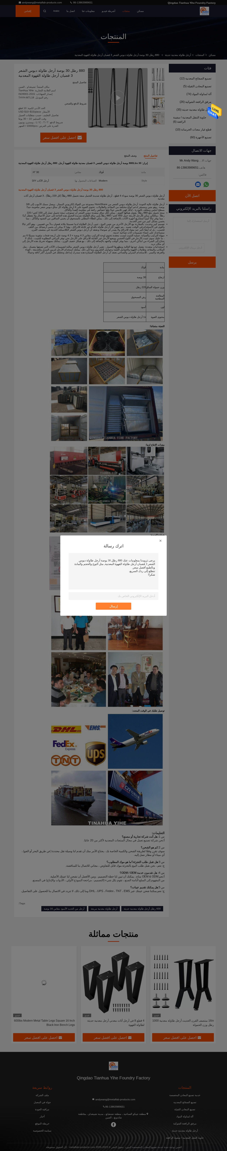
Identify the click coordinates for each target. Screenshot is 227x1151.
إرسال (113, 606)
